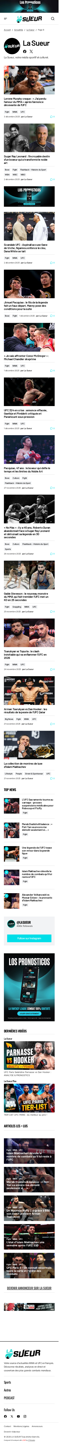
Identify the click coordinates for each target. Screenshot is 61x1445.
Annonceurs (37, 1426)
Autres (7, 1390)
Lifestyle (9, 773)
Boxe (7, 169)
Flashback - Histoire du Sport (33, 169)
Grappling (17, 607)
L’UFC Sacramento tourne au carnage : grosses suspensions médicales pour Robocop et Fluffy (38, 804)
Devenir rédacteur (12, 1431)
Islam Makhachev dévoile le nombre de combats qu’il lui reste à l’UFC (37, 874)
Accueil (7, 30)
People (19, 773)
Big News (9, 719)
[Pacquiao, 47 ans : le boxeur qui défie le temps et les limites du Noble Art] (29, 449)
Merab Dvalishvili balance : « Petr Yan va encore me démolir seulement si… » (37, 827)
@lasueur (24, 922)
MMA (15, 112)
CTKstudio (31, 1440)
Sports (8, 549)
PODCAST (9, 1398)
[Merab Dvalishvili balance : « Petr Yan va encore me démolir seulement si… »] (11, 830)
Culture (16, 478)
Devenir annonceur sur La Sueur (29, 1288)
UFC (23, 112)
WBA (7, 174)
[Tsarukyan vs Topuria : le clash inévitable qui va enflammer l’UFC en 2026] (29, 632)
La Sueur (30, 30)
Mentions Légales (21, 1426)
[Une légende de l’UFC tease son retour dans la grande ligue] (11, 854)
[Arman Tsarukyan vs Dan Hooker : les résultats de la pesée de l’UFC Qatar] (29, 690)
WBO (23, 174)
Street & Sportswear (34, 773)
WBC (15, 174)
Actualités (18, 30)
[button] (5, 19)
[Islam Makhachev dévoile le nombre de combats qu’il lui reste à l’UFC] (11, 877)
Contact (7, 1426)
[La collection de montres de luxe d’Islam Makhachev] (29, 745)
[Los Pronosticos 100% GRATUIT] (29, 6)
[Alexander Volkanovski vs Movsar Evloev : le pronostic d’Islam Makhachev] (11, 901)
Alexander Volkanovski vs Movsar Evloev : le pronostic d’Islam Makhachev (37, 897)
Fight (7, 112)
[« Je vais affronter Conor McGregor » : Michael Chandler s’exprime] (29, 337)
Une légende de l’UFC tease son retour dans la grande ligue (37, 850)
